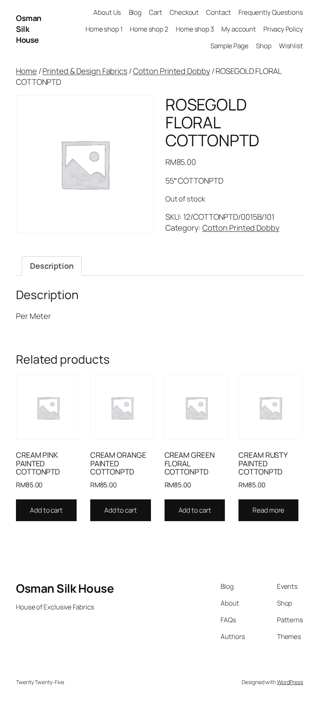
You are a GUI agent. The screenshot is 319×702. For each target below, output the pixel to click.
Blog (135, 12)
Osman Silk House (28, 29)
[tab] (52, 266)
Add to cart (46, 510)
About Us (107, 12)
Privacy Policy (283, 29)
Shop (264, 45)
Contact (218, 12)
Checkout (184, 12)
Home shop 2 (149, 29)
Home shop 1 (104, 29)
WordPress (290, 682)
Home (26, 71)
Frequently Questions (270, 12)
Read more (268, 510)
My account (238, 29)
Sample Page (229, 45)
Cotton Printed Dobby (171, 71)
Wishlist (291, 45)
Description (52, 266)
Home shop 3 (195, 29)
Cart (155, 12)
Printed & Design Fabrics (84, 71)
